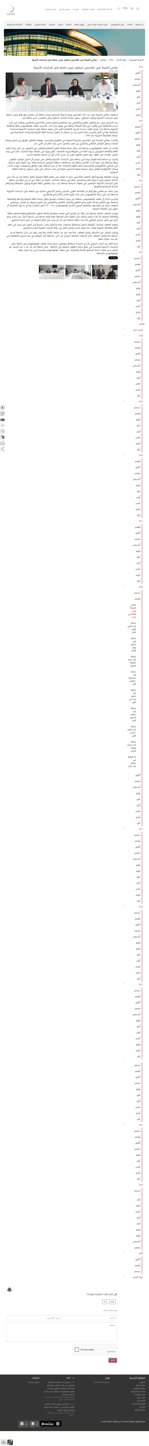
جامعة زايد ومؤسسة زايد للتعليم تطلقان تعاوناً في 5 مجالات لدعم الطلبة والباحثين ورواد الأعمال (59, 1407)
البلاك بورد (141, 1397)
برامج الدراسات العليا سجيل (97, 24)
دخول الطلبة (140, 1385)
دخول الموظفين (139, 1388)
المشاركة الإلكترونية (14, 24)
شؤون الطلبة (79, 24)
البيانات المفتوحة (85, 9)
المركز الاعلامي (40, 24)
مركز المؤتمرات (139, 1394)
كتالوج (142, 1382)
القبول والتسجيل (138, 1403)
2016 (111, 60)
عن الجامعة (139, 24)
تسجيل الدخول (58, 9)
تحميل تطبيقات (33, 1382)
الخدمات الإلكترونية (104, 9)
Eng (125, 8)
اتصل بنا (71, 9)
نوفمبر (103, 60)
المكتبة (68, 24)
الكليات (129, 24)
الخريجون (52, 24)
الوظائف (28, 24)
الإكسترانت (141, 1400)
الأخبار (141, 324)
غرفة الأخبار (121, 60)
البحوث (60, 24)
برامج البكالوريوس (117, 24)
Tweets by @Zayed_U (102, 1382)
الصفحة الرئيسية (137, 60)
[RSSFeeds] (73, 1378)
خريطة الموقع (140, 1410)
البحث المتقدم (43, 9)
